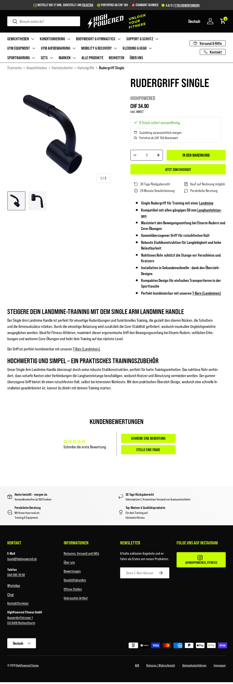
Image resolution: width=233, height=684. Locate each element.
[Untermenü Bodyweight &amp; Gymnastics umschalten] (119, 39)
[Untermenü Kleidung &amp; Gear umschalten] (150, 48)
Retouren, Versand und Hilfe (81, 553)
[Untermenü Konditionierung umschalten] (68, 39)
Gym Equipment (18, 48)
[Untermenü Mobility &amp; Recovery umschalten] (115, 48)
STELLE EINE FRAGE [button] (148, 449)
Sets (44, 57)
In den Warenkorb (196, 155)
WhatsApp (13, 585)
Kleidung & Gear (135, 48)
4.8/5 (183, 5)
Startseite (14, 67)
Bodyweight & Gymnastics (95, 38)
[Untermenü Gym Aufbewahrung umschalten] (74, 48)
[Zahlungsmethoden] (173, 646)
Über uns (136, 57)
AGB (137, 665)
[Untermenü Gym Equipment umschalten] (33, 48)
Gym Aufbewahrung (55, 48)
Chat (10, 594)
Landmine (206, 202)
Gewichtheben (18, 38)
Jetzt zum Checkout (178, 169)
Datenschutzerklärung (194, 665)
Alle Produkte (92, 57)
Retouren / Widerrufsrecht (160, 665)
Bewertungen (72, 571)
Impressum (220, 665)
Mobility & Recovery (96, 48)
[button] (194, 21)
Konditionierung (52, 38)
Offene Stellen (73, 589)
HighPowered (142, 98)
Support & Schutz (139, 38)
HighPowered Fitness (27, 665)
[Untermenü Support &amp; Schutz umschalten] (157, 39)
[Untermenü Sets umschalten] (51, 58)
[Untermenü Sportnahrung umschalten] (33, 58)
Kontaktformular (18, 603)
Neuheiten (116, 57)
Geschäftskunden (75, 580)
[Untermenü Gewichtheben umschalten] (32, 39)
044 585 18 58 (16, 574)
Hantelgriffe (85, 67)
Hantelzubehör (62, 67)
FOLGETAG (87, 5)
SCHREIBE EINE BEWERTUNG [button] (148, 438)
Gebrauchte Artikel (76, 598)
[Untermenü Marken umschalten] (74, 58)
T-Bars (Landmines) (206, 293)
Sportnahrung (18, 57)
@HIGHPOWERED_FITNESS (201, 562)
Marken (65, 57)
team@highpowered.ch (22, 558)
